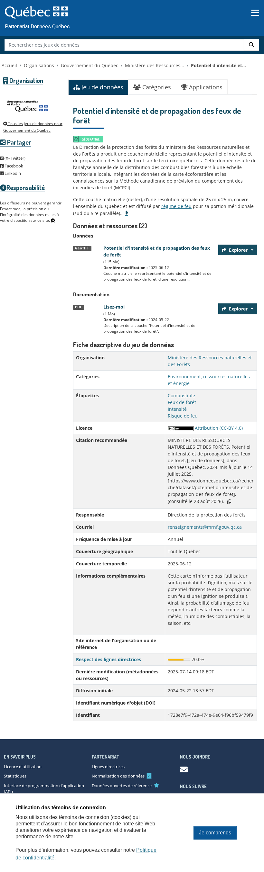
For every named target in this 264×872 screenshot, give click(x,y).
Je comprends (215, 832)
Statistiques (15, 776)
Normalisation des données (118, 776)
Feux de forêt (182, 402)
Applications (204, 87)
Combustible (181, 395)
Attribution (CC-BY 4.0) (218, 428)
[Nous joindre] (184, 769)
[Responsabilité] (53, 220)
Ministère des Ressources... (154, 65)
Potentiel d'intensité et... (218, 65)
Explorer (238, 250)
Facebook (13, 166)
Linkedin (12, 173)
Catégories (156, 87)
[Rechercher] (251, 45)
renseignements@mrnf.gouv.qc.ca (205, 527)
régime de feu (176, 206)
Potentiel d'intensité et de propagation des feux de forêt (156, 251)
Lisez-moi (114, 307)
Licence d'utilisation (23, 766)
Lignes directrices (108, 766)
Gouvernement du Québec (89, 65)
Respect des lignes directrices (108, 659)
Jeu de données (101, 87)
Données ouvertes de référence (122, 785)
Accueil (9, 65)
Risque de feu (183, 416)
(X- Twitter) (14, 158)
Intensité (177, 409)
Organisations (39, 65)
